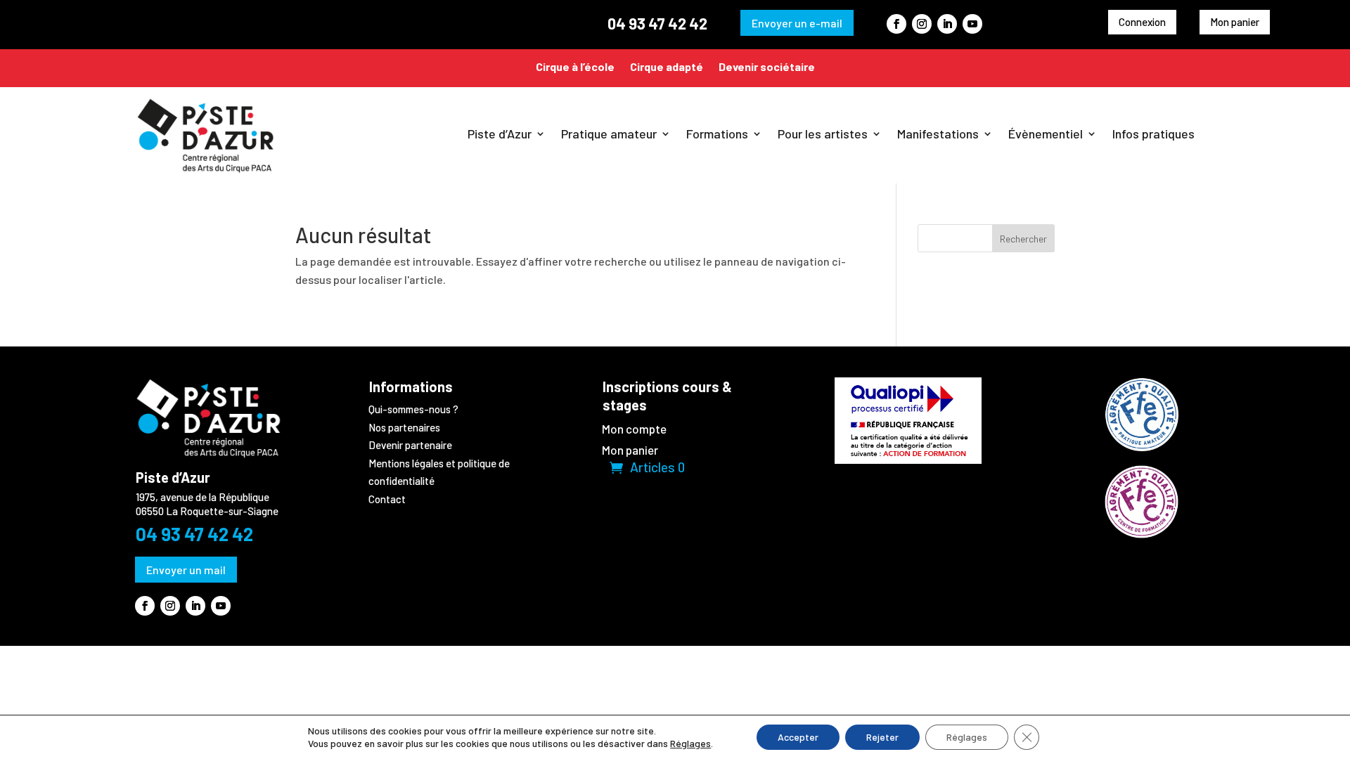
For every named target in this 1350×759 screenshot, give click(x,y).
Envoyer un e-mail (797, 23)
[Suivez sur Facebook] (896, 24)
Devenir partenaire (410, 445)
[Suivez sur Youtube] (972, 24)
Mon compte (634, 430)
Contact (387, 499)
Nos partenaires (404, 427)
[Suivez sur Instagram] (922, 24)
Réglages (690, 743)
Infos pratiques (1153, 133)
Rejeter (882, 737)
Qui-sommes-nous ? (413, 409)
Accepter (798, 737)
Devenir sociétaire (767, 66)
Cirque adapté (666, 66)
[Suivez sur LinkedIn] (947, 24)
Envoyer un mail (186, 569)
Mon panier (1234, 21)
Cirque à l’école (575, 66)
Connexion (1142, 21)
